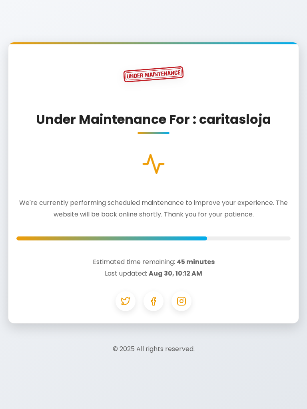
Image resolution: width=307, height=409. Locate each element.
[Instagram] (181, 301)
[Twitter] (126, 301)
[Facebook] (153, 301)
